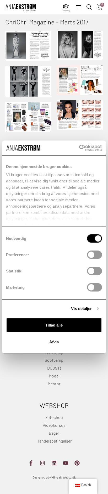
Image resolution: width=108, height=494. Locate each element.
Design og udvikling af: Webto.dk (54, 477)
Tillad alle (54, 325)
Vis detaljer (81, 308)
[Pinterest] (77, 463)
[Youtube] (65, 463)
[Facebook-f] (31, 463)
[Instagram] (42, 463)
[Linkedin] (54, 463)
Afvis (54, 341)
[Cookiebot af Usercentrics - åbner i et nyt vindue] (79, 148)
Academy (66, 11)
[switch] (94, 254)
